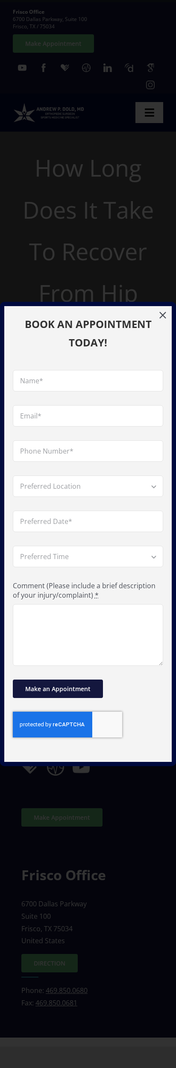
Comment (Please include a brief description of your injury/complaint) (84, 590)
